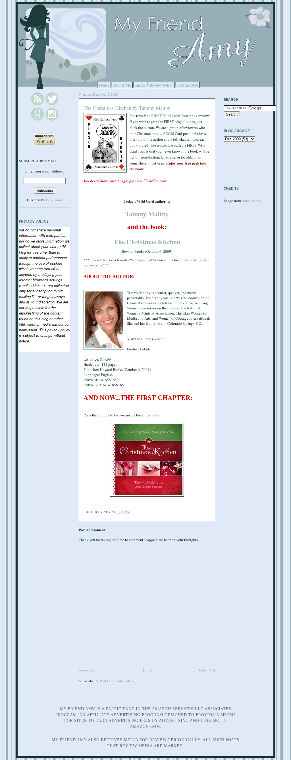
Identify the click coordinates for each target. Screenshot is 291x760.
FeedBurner (55, 199)
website (159, 338)
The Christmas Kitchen (147, 242)
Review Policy (161, 85)
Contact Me (187, 85)
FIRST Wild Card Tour (170, 115)
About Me (122, 85)
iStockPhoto (251, 200)
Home (104, 85)
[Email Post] (131, 511)
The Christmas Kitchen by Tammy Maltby (127, 107)
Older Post (207, 670)
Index (140, 85)
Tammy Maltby (147, 214)
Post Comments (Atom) (117, 680)
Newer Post (87, 670)
